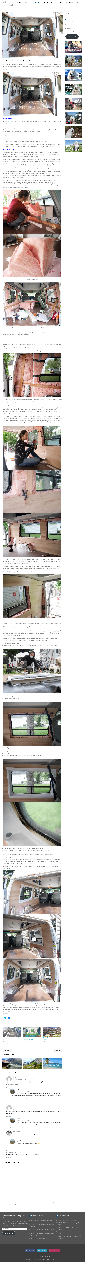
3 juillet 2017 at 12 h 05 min (21, 1133)
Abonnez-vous (72, 36)
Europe (27, 2)
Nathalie (15, 1106)
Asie (52, 2)
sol (16, 64)
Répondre (8, 1087)
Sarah (15, 1077)
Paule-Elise (16, 1131)
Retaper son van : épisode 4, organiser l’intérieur (31, 1038)
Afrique (45, 2)
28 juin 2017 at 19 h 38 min (24, 1120)
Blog (59, 14)
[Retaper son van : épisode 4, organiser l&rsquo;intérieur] (32, 1032)
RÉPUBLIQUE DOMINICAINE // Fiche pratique (51, 1067)
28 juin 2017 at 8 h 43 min (20, 1108)
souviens (9, 121)
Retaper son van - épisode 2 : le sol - (16, 1151)
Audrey (16, 14)
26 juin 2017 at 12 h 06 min (24, 1091)
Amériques (36, 2)
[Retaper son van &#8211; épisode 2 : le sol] (12, 1032)
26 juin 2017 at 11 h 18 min (20, 1079)
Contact (79, 2)
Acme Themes (56, 1259)
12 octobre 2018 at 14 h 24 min (14, 1152)
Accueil (19, 2)
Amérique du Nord (46, 14)
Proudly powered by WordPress (33, 1259)
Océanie (59, 2)
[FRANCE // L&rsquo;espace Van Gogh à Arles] (52, 1032)
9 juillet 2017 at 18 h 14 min (24, 1142)
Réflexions (69, 2)
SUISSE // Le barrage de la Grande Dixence (69, 1220)
